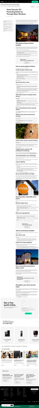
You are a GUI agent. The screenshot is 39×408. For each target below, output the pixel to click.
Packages (6, 1)
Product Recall (17, 401)
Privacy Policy (13, 401)
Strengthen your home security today (8, 30)
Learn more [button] (5, 380)
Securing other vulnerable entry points (8, 25)
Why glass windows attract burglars (7, 21)
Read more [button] (26, 62)
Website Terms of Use (22, 401)
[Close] (2, 405)
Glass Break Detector (7, 346)
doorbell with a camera (25, 247)
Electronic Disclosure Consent (24, 308)
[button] (7, 335)
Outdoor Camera (19, 346)
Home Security (5, 6)
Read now (28, 365)
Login (28, 1)
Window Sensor (25, 346)
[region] (7, 405)
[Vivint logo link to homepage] (2, 1)
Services (12, 1)
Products (9, 1)
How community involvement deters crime (8, 28)
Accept (11, 405)
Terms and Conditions (10, 401)
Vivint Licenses (19, 401)
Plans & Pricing (16, 1)
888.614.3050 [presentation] (35, 1)
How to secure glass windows (8, 23)
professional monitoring (32, 153)
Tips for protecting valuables (8, 26)
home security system (20, 111)
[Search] (37, 6)
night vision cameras (21, 120)
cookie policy (7, 405)
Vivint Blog (2, 6)
